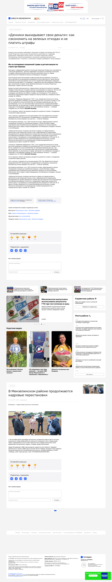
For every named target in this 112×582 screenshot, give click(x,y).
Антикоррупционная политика (15, 573)
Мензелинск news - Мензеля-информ (28, 210)
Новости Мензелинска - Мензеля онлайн (25, 213)
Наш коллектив (57, 532)
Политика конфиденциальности (15, 576)
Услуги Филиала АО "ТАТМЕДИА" (72, 532)
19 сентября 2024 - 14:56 (13, 47)
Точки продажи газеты (43, 22)
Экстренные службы (45, 532)
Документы (87, 532)
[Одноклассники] (16, 250)
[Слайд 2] (36, 324)
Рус (81, 18)
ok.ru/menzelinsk (24, 216)
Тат (88, 18)
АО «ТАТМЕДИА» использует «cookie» (16, 574)
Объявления (31, 22)
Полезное (34, 532)
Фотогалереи (25, 532)
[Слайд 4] (41, 324)
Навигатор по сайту (57, 22)
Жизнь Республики (15, 29)
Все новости (89, 374)
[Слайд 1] (34, 324)
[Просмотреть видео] (16, 349)
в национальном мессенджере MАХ (47, 201)
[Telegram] (20, 250)
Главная (10, 22)
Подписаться (93, 575)
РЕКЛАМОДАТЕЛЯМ (70, 22)
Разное (95, 532)
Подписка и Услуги (20, 22)
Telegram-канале (15, 201)
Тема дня (12, 385)
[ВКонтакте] (11, 250)
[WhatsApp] (25, 250)
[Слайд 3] (39, 324)
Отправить (56, 272)
